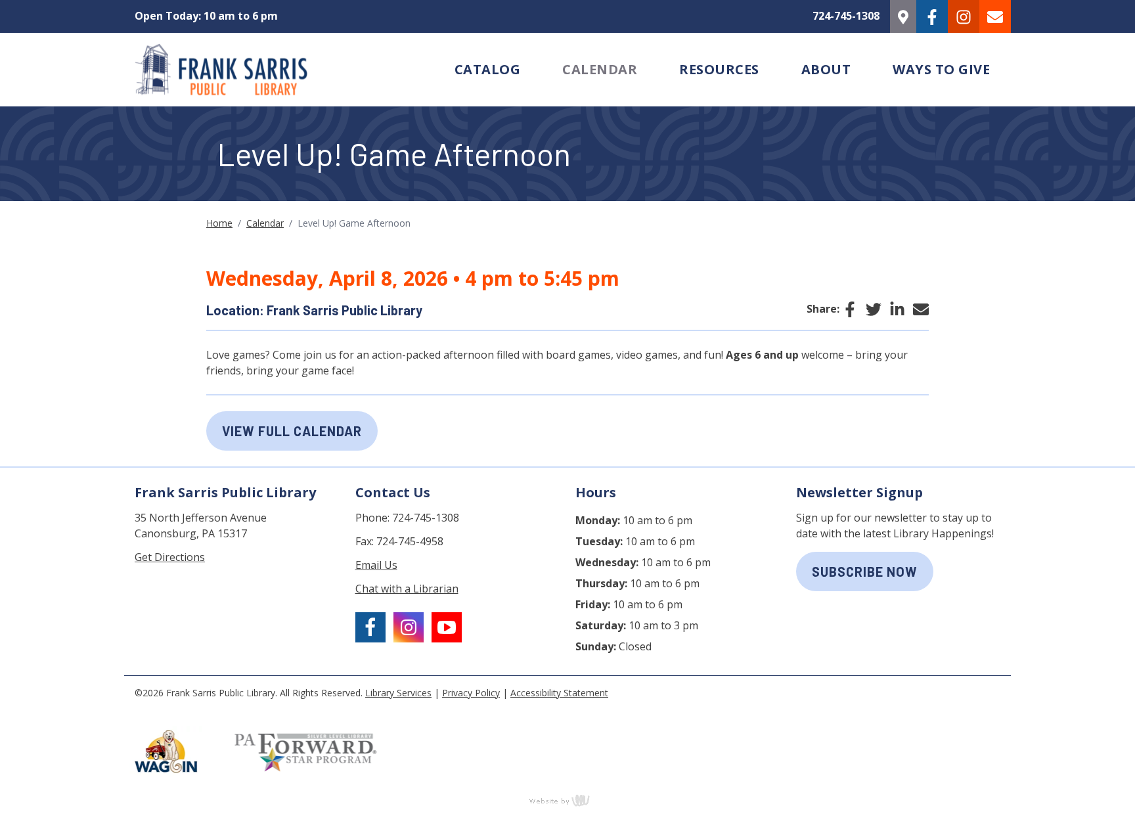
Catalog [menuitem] (488, 69)
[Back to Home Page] (279, 69)
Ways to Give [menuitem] (941, 69)
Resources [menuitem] (719, 69)
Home (219, 223)
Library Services (398, 692)
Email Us (376, 565)
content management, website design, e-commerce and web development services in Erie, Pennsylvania (567, 800)
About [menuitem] (826, 69)
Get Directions (170, 557)
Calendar (265, 223)
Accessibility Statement (559, 692)
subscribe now (865, 571)
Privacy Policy (471, 692)
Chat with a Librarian (406, 588)
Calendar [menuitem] (599, 69)
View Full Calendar (292, 431)
